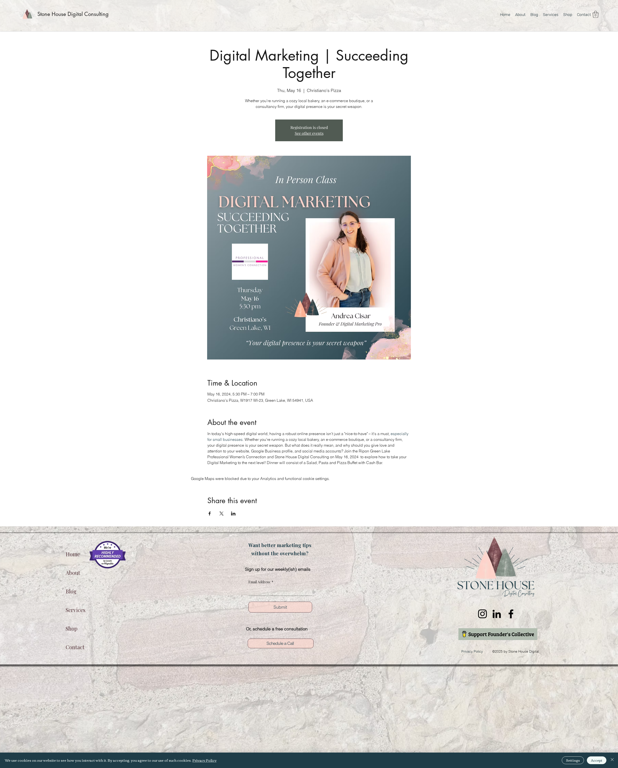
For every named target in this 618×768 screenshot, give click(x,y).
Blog (71, 591)
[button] (595, 14)
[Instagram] (482, 614)
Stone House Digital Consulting (73, 14)
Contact (75, 647)
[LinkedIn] (497, 614)
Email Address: (260, 582)
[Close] (612, 760)
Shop (71, 628)
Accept (596, 760)
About (73, 572)
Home (73, 554)
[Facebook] (511, 614)
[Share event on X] (221, 513)
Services (75, 609)
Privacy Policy (204, 760)
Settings (573, 760)
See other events (309, 133)
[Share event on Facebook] (209, 513)
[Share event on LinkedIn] (233, 513)
